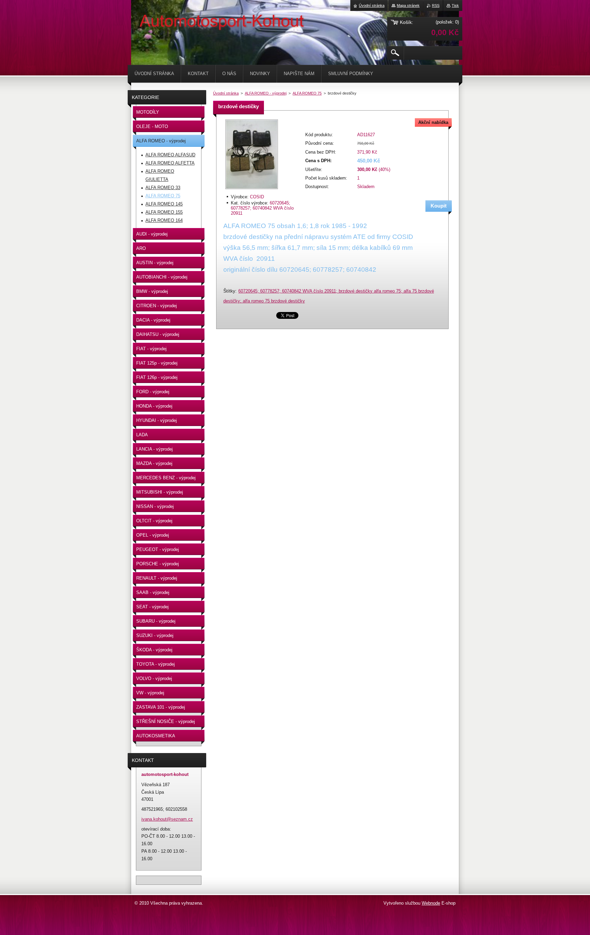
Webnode (431, 903)
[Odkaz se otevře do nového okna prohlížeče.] (251, 189)
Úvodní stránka (226, 93)
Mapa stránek (408, 5)
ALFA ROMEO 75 (307, 93)
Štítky (229, 291)
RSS (435, 5)
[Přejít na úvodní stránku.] (148, 20)
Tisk (455, 5)
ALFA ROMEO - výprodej (265, 93)
